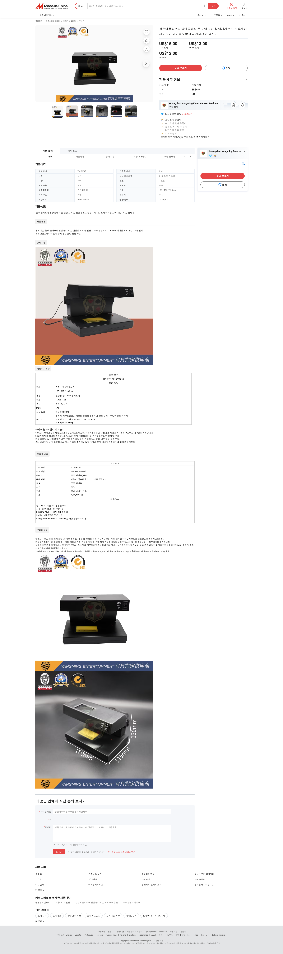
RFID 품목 (92, 879)
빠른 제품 (173, 931)
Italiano (123, 935)
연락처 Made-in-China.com (156, 931)
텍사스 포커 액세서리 (204, 874)
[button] (185, 156)
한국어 (161, 935)
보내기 (58, 851)
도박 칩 (38, 874)
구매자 (200, 15)
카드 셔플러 (200, 879)
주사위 (81, 21)
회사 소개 (101, 931)
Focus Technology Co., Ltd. (145, 940)
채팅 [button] (228, 68)
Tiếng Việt (205, 935)
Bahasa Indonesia (219, 935)
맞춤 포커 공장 (74, 915)
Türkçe (195, 935)
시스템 (38, 879)
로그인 (244, 7)
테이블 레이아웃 (95, 884)
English (69, 935)
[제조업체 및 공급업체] (51, 6)
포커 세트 (57, 915)
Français (99, 935)
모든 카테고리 (45, 15)
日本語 (170, 935)
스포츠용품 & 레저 (53, 21)
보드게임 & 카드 (69, 21)
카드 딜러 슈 (41, 884)
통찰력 (183, 931)
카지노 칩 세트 (95, 874)
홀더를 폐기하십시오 (204, 884)
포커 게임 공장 (113, 915)
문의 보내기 (180, 68)
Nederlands (143, 935)
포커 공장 (42, 915)
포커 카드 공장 (93, 915)
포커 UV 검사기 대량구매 (154, 915)
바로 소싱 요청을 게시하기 (121, 851)
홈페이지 (38, 21)
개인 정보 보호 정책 (134, 931)
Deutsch (132, 935)
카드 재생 (146, 879)
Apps (229, 15)
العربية (153, 935)
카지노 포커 (131, 915)
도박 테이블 (147, 874)
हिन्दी (177, 935)
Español (78, 935)
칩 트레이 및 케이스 (150, 884)
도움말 (217, 15)
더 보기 (38, 921)
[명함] (243, 163)
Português (88, 935)
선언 (109, 931)
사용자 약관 (119, 931)
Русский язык (111, 935)
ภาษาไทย (186, 935)
